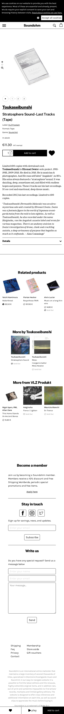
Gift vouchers (34, 652)
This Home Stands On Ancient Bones (10, 415)
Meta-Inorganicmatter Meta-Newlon (39, 363)
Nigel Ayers (7, 407)
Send (32, 620)
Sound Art (13, 132)
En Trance (48, 410)
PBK (15, 407)
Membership (33, 645)
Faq (13, 649)
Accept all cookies (51, 17)
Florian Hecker (29, 297)
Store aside (33, 649)
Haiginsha (27, 407)
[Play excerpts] (5, 99)
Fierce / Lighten (30, 410)
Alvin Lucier (49, 297)
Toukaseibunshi (17, 107)
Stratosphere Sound (20, 360)
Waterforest (7, 300)
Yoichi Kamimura (10, 297)
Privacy (14, 652)
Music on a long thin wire (53, 302)
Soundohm (32, 25)
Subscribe (32, 537)
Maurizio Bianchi (51, 407)
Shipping (16, 645)
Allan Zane (7, 410)
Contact (15, 656)
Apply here (32, 491)
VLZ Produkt (14, 125)
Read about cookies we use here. (47, 12)
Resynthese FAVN (30, 300)
